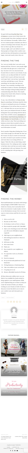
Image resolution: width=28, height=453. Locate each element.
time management (10, 297)
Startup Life (16, 10)
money (3, 297)
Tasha (3, 29)
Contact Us (15, 447)
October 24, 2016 (14, 18)
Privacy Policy (20, 448)
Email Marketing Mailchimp (16, 117)
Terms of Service (8, 448)
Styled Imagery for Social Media (9, 119)
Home (8, 447)
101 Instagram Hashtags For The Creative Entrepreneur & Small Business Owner (6, 438)
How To (10, 10)
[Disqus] (14, 412)
